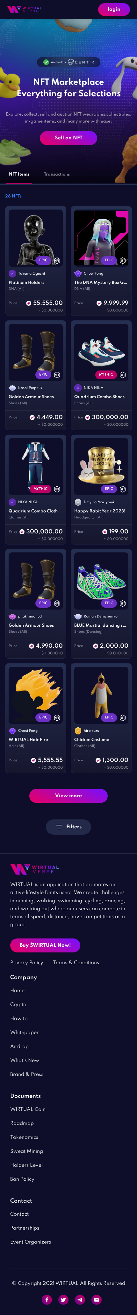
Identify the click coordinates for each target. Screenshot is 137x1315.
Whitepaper (24, 1032)
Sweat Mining (26, 1151)
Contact (19, 1214)
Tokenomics (24, 1137)
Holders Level (26, 1165)
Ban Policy (22, 1179)
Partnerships (24, 1228)
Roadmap (22, 1123)
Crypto (18, 1004)
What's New (24, 1060)
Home (17, 990)
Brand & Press (26, 1074)
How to (19, 1018)
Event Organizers (30, 1242)
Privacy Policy (26, 962)
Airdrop (19, 1046)
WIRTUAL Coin (28, 1109)
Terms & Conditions (76, 962)
